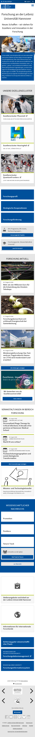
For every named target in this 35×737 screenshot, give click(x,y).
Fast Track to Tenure (17, 557)
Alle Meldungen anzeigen (17, 368)
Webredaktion (24, 681)
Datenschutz (5, 725)
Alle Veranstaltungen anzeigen (17, 464)
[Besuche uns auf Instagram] (15, 717)
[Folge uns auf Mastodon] (19, 717)
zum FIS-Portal (17, 248)
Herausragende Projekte (17, 235)
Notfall (31, 725)
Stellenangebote (17, 728)
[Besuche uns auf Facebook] (6, 717)
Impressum (29, 723)
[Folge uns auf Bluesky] (24, 717)
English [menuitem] (28, 1)
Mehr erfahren (17, 399)
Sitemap (24, 725)
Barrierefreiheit (15, 725)
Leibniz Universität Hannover (15, 723)
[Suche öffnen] (33, 1)
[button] (3, 691)
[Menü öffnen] (32, 7)
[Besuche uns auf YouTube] (11, 717)
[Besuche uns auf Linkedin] (28, 717)
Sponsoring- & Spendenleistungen (17, 731)
